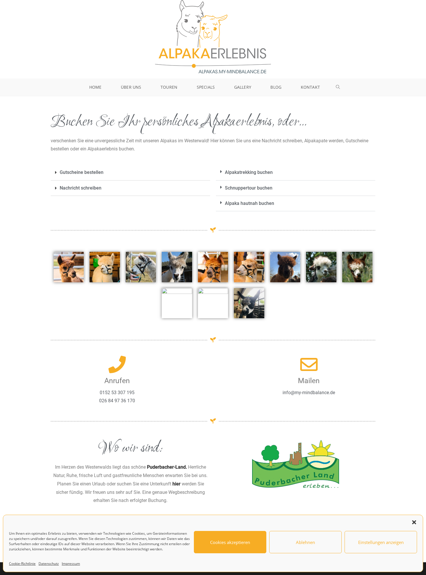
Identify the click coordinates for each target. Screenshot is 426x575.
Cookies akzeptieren (230, 542)
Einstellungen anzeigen (381, 542)
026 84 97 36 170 (117, 400)
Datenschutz (49, 563)
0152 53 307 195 (117, 392)
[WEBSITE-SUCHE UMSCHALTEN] (337, 87)
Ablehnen (305, 542)
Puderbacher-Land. (167, 467)
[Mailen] (309, 364)
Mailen (309, 380)
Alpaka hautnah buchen (249, 203)
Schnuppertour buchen (248, 188)
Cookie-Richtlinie (22, 563)
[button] (414, 522)
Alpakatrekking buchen (249, 172)
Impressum (71, 563)
